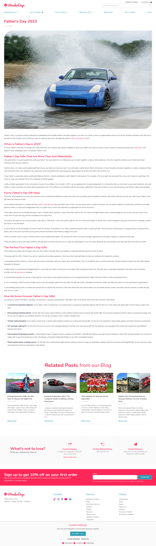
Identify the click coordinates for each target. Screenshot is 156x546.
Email (95, 474)
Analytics (79, 543)
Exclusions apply (20, 480)
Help (88, 502)
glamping (20, 272)
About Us (122, 507)
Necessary (69, 543)
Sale (150, 12)
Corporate (89, 519)
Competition (123, 499)
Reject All (85, 539)
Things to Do (91, 514)
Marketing (90, 543)
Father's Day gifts (76, 138)
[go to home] (14, 5)
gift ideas (138, 148)
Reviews (89, 512)
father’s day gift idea (46, 204)
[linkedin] (70, 499)
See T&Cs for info (103, 452)
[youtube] (66, 499)
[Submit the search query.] (150, 5)
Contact (89, 507)
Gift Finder (35, 12)
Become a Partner (125, 512)
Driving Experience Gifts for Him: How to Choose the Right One (21, 397)
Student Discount (92, 517)
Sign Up (145, 477)
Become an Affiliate (126, 514)
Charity (88, 509)
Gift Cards (130, 12)
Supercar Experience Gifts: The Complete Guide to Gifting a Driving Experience (58, 399)
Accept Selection (73, 539)
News (121, 504)
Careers (122, 509)
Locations (60, 12)
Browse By (84, 12)
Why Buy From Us (93, 504)
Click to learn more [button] (69, 457)
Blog (121, 502)
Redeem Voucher (131, 2)
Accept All (78, 534)
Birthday (108, 12)
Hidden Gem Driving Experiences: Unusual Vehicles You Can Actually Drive (132, 399)
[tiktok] (54, 499)
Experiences (10, 12)
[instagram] (58, 499)
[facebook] (62, 499)
